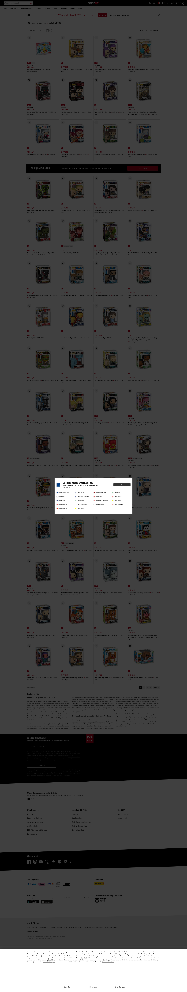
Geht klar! (67, 987)
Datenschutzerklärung (108, 962)
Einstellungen (120, 987)
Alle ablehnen (93, 987)
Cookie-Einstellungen (49, 962)
